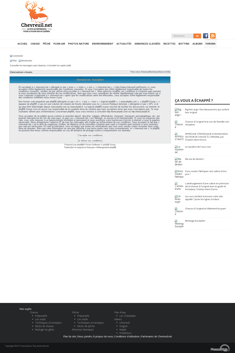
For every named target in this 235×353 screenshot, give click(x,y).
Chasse (34, 312)
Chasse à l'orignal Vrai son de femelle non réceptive (207, 123)
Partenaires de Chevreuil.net (156, 336)
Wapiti (122, 329)
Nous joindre (84, 336)
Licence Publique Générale (114, 104)
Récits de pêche (86, 326)
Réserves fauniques (83, 329)
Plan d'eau (120, 312)
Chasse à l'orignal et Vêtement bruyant (205, 208)
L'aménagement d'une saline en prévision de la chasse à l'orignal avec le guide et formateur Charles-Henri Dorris (207, 186)
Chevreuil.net (16, 72)
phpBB (80, 144)
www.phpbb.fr (76, 107)
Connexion (17, 56)
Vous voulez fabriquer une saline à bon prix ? (206, 173)
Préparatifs (41, 315)
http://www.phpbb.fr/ (140, 111)
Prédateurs (125, 333)
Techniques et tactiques (48, 322)
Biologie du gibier (44, 329)
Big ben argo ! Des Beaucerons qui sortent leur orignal (207, 111)
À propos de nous (103, 336)
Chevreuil (124, 322)
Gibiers (118, 319)
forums (28, 72)
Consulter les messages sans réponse (28, 65)
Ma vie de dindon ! (194, 159)
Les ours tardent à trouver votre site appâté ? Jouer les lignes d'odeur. (204, 198)
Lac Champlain (127, 315)
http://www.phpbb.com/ (117, 111)
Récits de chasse (44, 326)
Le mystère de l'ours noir (198, 146)
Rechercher (26, 61)
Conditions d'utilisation (127, 336)
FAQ (14, 61)
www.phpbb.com (59, 107)
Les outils (40, 319)
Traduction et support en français (79, 147)
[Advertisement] (200, 74)
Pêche (75, 312)
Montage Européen (195, 220)
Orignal (123, 326)
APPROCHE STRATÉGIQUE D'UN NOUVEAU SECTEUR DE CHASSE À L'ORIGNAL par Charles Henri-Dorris (206, 136)
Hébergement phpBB (106, 147)
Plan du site (69, 336)
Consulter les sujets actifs (59, 65)
